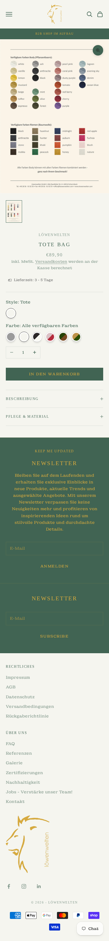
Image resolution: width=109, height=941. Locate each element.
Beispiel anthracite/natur (37, 337)
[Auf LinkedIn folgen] (39, 886)
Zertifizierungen (24, 772)
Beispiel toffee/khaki (76, 337)
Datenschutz (20, 696)
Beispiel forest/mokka (63, 337)
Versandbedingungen (30, 706)
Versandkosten (51, 261)
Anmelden (54, 566)
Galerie (14, 762)
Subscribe (54, 636)
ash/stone (11, 337)
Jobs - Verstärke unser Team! (39, 791)
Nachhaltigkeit (23, 782)
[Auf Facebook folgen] (9, 886)
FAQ (10, 743)
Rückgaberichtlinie (27, 716)
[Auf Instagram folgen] (24, 886)
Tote (11, 313)
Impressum (18, 677)
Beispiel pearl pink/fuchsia (50, 337)
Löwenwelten (54, 235)
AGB (10, 687)
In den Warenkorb (54, 374)
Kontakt (15, 801)
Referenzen (19, 753)
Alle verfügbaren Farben (24, 337)
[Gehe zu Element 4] (14, 211)
